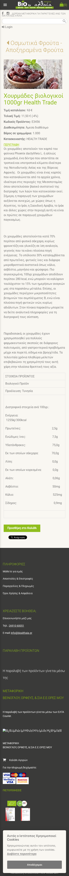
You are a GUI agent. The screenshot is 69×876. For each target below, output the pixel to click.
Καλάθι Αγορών (17, 760)
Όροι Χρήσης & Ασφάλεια (18, 593)
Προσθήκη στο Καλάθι (22, 528)
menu (5, 5)
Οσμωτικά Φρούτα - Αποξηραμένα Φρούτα (34, 46)
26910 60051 (16, 625)
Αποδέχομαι (34, 864)
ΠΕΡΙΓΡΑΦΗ (11, 144)
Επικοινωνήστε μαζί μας (17, 618)
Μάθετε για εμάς (13, 571)
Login (8, 27)
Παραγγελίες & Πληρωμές (18, 586)
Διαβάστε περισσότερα (21, 853)
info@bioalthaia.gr (21, 632)
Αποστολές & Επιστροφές (18, 578)
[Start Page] (35, 5)
